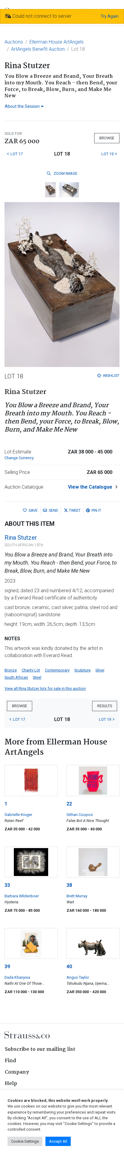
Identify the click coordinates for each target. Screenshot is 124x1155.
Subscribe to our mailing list (40, 1049)
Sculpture (82, 670)
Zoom (65, 173)
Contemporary (57, 670)
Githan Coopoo (80, 814)
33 (7, 885)
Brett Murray (77, 896)
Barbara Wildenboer (22, 896)
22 (69, 804)
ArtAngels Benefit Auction (38, 49)
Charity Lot (31, 670)
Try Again (110, 16)
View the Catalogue (90, 487)
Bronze (11, 670)
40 (69, 966)
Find (10, 1061)
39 (7, 966)
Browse (106, 138)
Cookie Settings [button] (25, 1141)
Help (11, 1084)
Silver (99, 670)
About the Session (22, 106)
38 (69, 885)
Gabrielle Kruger (18, 814)
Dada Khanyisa (17, 977)
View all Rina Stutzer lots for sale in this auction (45, 688)
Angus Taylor (78, 977)
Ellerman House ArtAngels (56, 42)
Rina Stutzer (21, 537)
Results (104, 706)
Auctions (14, 42)
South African (16, 677)
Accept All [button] (58, 1141)
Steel (37, 677)
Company (17, 1072)
